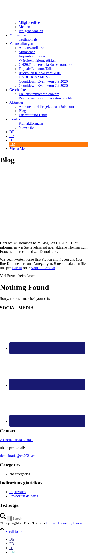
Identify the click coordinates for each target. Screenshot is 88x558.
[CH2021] (8, 2)
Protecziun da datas (23, 496)
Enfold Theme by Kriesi (64, 523)
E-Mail (17, 268)
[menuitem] (48, 20)
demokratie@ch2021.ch (17, 456)
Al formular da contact (16, 440)
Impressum (17, 492)
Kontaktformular (43, 268)
